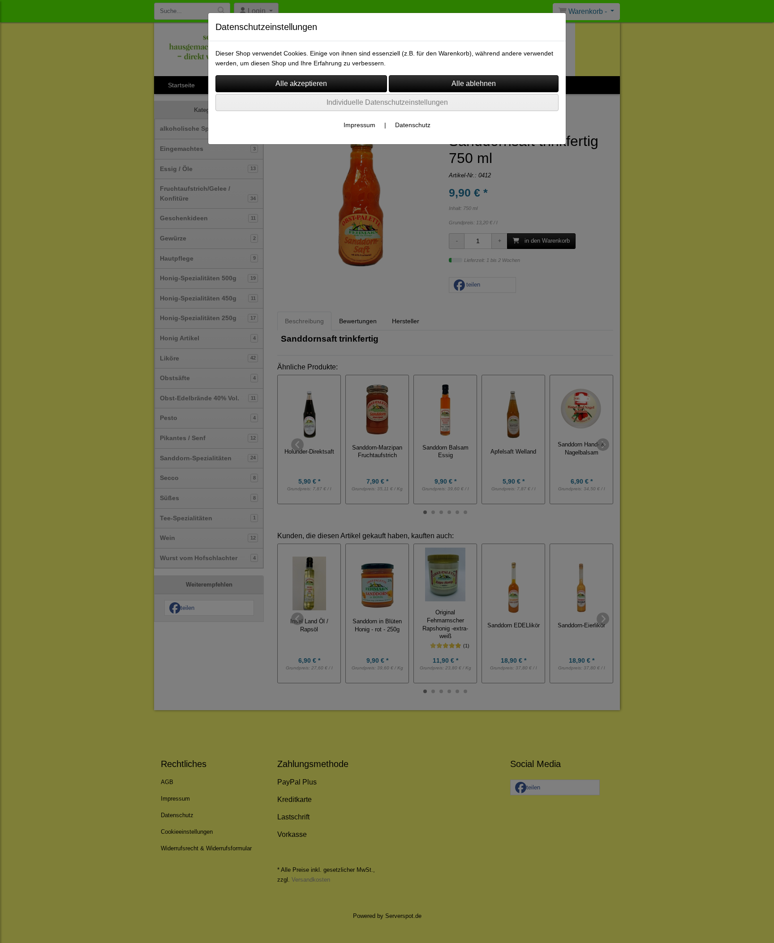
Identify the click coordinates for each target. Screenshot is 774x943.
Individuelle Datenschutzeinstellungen (387, 102)
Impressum (359, 125)
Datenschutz (412, 125)
